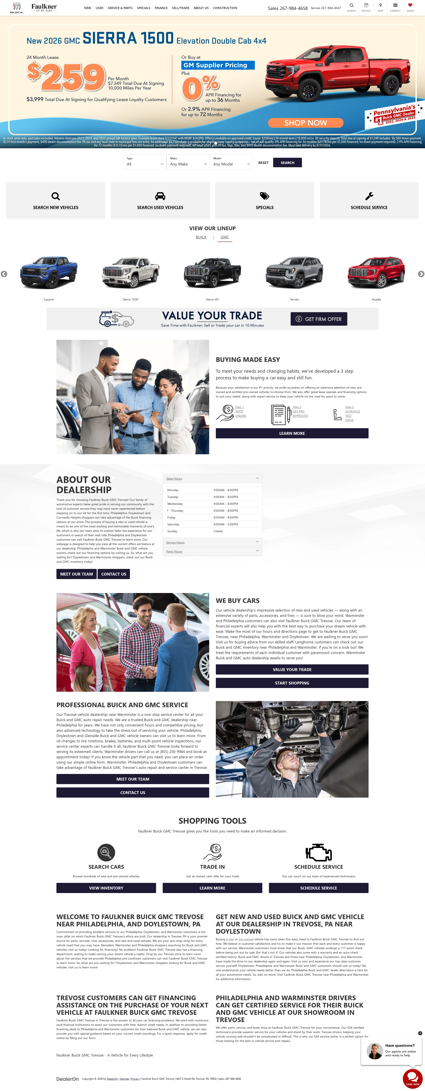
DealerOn (112, 1078)
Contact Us (113, 574)
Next (421, 274)
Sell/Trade (180, 8)
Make (173, 158)
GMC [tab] (225, 236)
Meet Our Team (76, 574)
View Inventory (106, 888)
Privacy (135, 1078)
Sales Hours (174, 478)
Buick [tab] (201, 236)
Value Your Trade (292, 669)
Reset (263, 162)
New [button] (87, 8)
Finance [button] (161, 8)
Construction (225, 8)
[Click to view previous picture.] (32, 82)
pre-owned (246, 939)
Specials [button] (143, 8)
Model (217, 158)
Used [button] (99, 8)
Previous (4, 274)
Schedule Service (318, 888)
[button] (164, 143)
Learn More (292, 433)
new (231, 939)
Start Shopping (292, 683)
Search (287, 162)
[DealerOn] (67, 1078)
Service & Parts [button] (120, 8)
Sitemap (124, 1078)
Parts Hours (174, 551)
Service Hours (175, 542)
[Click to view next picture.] (393, 82)
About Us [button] (201, 8)
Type (130, 158)
